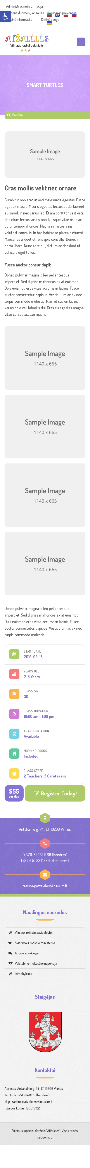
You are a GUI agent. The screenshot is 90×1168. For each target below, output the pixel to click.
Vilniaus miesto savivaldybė (33, 932)
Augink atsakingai (27, 953)
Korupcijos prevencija (61, 13)
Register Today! (59, 793)
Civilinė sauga (50, 19)
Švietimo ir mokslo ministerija (35, 943)
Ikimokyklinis (23, 973)
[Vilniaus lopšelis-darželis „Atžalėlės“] (27, 42)
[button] (5, 16)
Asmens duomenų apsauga (25, 13)
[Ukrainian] (49, 23)
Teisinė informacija (19, 19)
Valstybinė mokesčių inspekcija (36, 963)
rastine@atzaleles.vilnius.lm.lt (44, 885)
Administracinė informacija (24, 6)
